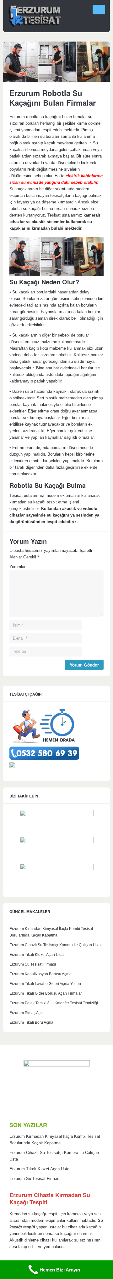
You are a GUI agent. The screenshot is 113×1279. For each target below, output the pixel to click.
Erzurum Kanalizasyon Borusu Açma (40, 974)
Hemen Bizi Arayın (60, 1269)
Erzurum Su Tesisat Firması (32, 964)
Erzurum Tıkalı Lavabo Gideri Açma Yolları (45, 984)
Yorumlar (17, 567)
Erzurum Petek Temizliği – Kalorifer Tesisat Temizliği (53, 1003)
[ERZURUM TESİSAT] (34, 26)
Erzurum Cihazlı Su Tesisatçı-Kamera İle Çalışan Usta (55, 945)
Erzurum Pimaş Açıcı (26, 1013)
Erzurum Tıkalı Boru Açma (31, 1022)
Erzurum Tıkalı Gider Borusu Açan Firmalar (45, 993)
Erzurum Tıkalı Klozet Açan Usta (36, 954)
